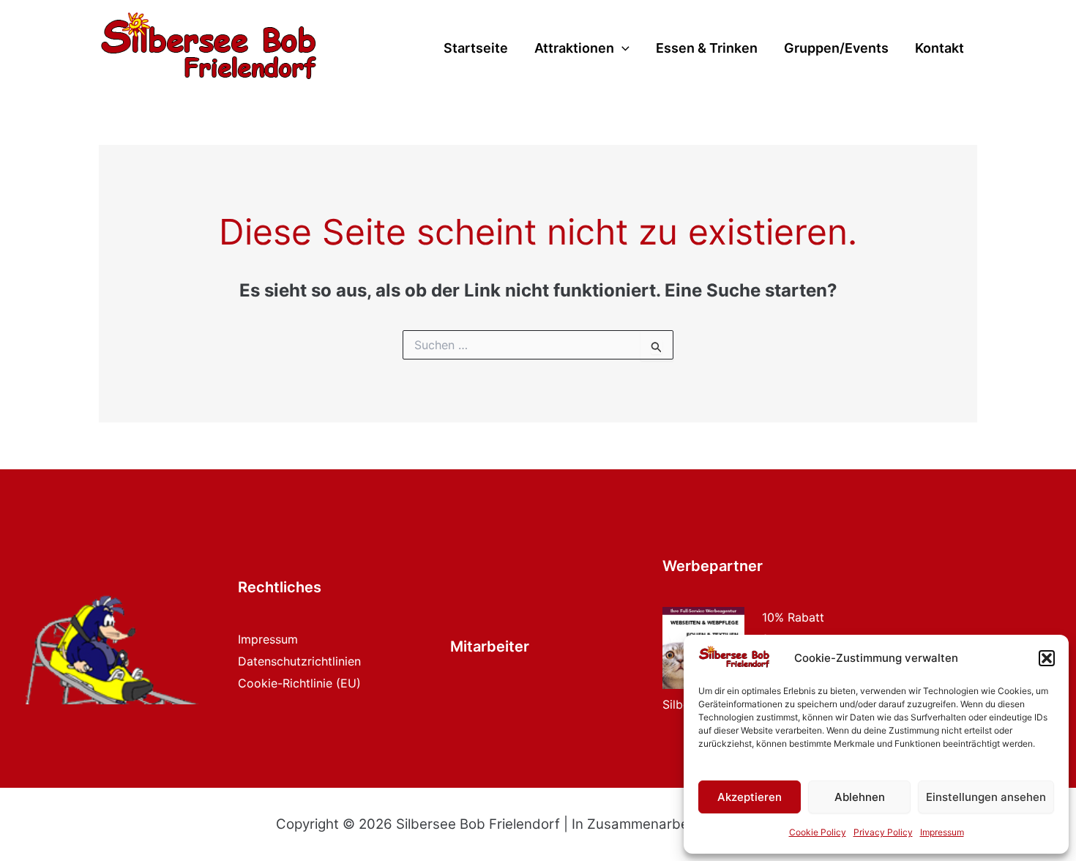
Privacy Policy (883, 832)
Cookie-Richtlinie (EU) (299, 683)
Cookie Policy (817, 832)
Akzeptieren (749, 797)
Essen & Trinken (707, 49)
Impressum (942, 832)
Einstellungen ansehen (986, 797)
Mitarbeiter (489, 646)
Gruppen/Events (836, 49)
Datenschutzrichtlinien (299, 661)
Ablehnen (859, 797)
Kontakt (939, 49)
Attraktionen (574, 49)
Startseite (476, 49)
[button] (1046, 658)
